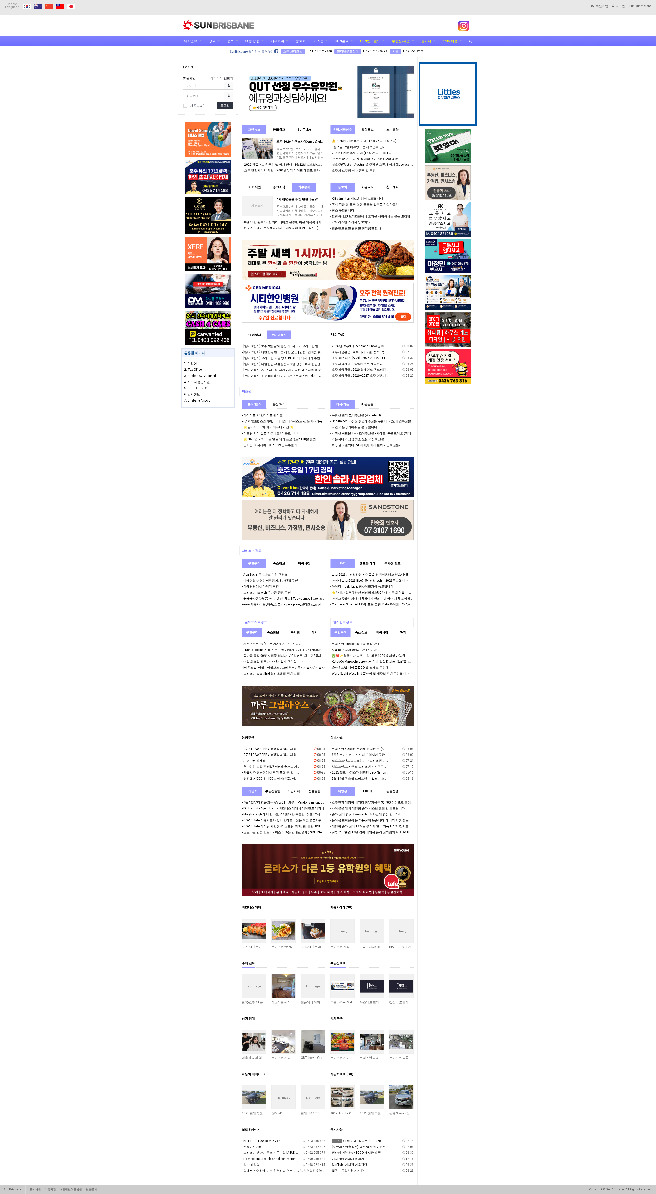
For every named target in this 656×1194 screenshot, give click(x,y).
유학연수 (190, 41)
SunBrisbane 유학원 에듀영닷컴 (252, 51)
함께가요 (336, 737)
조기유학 (392, 129)
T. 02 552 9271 (413, 51)
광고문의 (91, 1189)
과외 (343, 563)
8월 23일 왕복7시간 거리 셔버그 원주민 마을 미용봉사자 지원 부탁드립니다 (295, 222)
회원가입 (602, 6)
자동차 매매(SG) (253, 1074)
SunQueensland (640, 6)
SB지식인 (254, 187)
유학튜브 (367, 129)
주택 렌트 (248, 963)
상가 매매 (336, 1018)
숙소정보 (279, 563)
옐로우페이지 (251, 1129)
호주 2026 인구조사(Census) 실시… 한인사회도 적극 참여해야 (319, 141)
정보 (230, 41)
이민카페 (294, 791)
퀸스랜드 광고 (342, 622)
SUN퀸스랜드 (370, 41)
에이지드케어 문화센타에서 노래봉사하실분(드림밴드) (281, 228)
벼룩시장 (304, 563)
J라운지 (252, 791)
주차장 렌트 (392, 563)
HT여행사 (254, 335)
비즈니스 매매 (251, 907)
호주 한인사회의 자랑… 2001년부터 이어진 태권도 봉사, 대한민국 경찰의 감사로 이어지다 (305, 170)
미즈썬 (318, 41)
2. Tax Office (193, 369)
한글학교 (279, 129)
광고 (212, 41)
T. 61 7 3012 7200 (319, 51)
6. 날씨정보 (192, 394)
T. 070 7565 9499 (374, 51)
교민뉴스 (254, 129)
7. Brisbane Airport (197, 400)
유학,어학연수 (342, 129)
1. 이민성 (190, 363)
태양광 (342, 791)
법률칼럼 (314, 791)
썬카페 (426, 41)
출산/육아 (279, 404)
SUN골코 (341, 41)
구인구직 (254, 563)
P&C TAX (337, 334)
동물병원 (392, 791)
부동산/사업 (401, 41)
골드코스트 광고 (256, 622)
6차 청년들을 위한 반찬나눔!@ (297, 199)
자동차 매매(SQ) (341, 1074)
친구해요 (392, 187)
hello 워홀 (450, 41)
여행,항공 (252, 41)
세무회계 (277, 41)
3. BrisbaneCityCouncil (200, 376)
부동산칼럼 (273, 791)
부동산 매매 (338, 963)
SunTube (304, 129)
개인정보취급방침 (70, 1189)
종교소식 (279, 187)
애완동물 (367, 404)
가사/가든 (342, 404)
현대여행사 (279, 335)
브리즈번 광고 (251, 550)
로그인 (620, 6)
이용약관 (50, 1189)
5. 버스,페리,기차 (196, 388)
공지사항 (336, 1129)
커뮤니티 (367, 187)
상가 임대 (248, 1018)
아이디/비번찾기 (221, 78)
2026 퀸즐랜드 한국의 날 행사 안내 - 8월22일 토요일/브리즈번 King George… (296, 165)
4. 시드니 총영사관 (197, 382)
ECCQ (367, 791)
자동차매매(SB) (341, 907)
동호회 (301, 41)
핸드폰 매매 (368, 563)
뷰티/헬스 (254, 404)
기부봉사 (304, 187)
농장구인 (248, 737)
